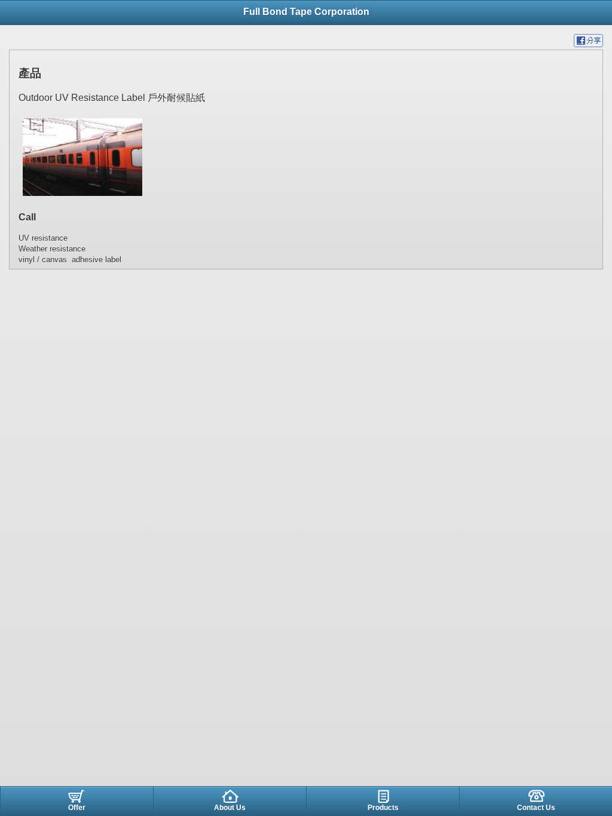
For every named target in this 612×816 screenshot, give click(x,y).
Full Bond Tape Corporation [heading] (306, 12)
